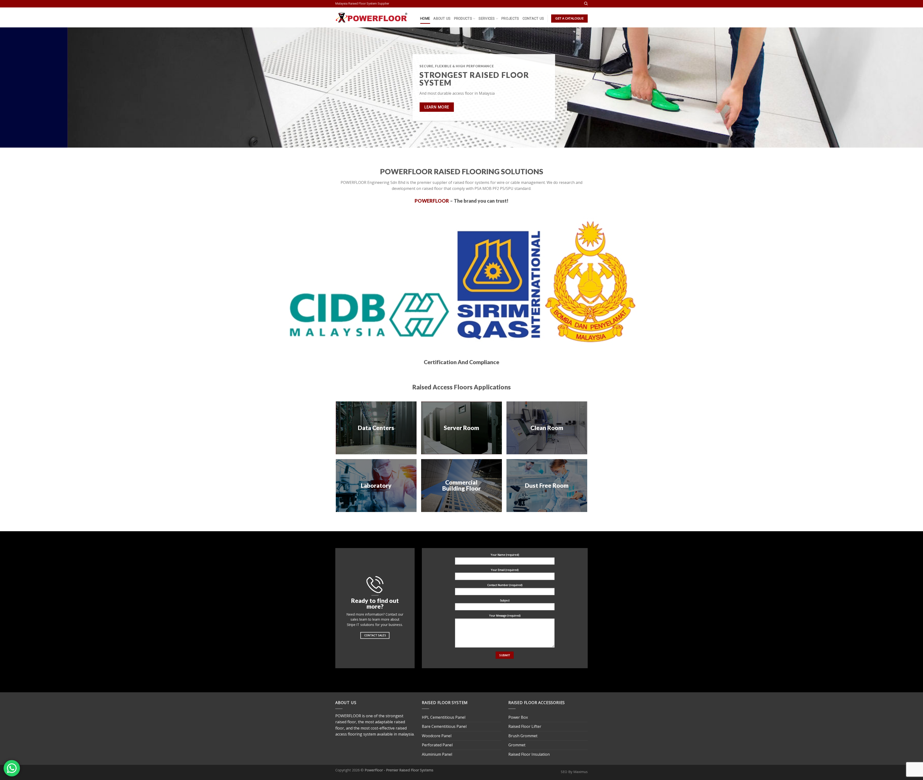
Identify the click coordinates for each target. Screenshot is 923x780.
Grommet (516, 745)
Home (425, 19)
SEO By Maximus (574, 771)
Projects (510, 19)
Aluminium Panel (437, 754)
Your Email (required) (504, 569)
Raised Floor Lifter (524, 726)
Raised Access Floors (442, 387)
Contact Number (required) (504, 585)
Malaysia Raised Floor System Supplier (362, 3)
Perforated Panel (437, 745)
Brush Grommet (522, 735)
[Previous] (24, 87)
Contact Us (533, 19)
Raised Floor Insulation (529, 754)
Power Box (518, 717)
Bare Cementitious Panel (444, 726)
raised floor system (406, 78)
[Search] (586, 3)
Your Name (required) (505, 554)
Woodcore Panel (436, 735)
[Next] (898, 87)
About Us (441, 19)
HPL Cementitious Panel (443, 717)
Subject (505, 600)
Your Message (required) (504, 615)
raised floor (345, 721)
